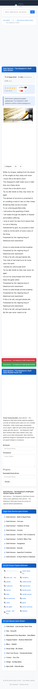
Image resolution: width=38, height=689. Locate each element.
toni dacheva (10, 598)
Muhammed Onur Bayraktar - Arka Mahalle (21, 635)
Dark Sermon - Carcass (14, 521)
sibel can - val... (11, 577)
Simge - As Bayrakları (14, 662)
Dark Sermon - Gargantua (15, 543)
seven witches (27, 607)
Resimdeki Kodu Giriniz (11, 473)
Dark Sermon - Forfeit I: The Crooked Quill (21, 534)
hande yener (26, 590)
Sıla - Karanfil (11, 631)
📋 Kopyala (7, 166)
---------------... (12, 571)
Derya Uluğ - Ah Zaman (14, 648)
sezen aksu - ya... (26, 572)
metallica (25, 577)
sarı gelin (9, 607)
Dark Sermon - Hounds (14, 548)
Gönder (7, 482)
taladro (8, 582)
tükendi (24, 611)
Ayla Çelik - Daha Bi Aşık (15, 666)
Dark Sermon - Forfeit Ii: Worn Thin (18, 539)
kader (24, 598)
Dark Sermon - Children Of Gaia (17, 526)
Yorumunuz (7, 453)
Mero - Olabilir (11, 644)
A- (21, 166)
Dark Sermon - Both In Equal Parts (18, 517)
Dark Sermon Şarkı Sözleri (25, 20)
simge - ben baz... (10, 612)
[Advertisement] (19, 46)
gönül (24, 603)
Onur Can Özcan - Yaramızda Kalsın (19, 653)
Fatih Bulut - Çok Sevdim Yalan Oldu (19, 626)
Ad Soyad (6, 445)
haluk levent (26, 586)
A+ (16, 166)
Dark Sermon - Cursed (14, 530)
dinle (7, 594)
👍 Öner (22, 87)
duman (8, 590)
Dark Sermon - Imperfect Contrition (19, 552)
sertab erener (27, 594)
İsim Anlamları (14, 684)
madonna (9, 586)
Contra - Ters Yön (12, 657)
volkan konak (26, 582)
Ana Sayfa (6, 20)
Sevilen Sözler (24, 684)
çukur (8, 603)
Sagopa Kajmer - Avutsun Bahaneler (19, 640)
